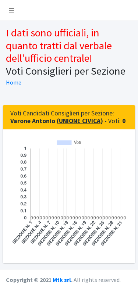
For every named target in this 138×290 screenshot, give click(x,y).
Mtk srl (62, 279)
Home (13, 82)
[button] (11, 10)
